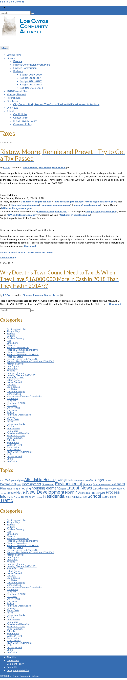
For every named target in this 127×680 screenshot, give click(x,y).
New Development (45, 492)
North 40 (11, 400)
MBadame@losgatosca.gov (36, 201)
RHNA (68, 497)
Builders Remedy (15, 338)
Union (10, 458)
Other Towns (13, 407)
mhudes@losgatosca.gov (69, 201)
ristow (30, 252)
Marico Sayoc (14, 393)
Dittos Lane (13, 342)
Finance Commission (18, 347)
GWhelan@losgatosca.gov (75, 215)
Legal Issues (13, 387)
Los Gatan (12, 389)
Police (10, 421)
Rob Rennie (58, 167)
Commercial (8, 484)
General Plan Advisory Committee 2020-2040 (30, 361)
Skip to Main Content (12, 1)
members (4, 493)
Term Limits (13, 447)
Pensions (11, 417)
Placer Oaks (13, 419)
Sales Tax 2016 (15, 438)
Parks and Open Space (19, 414)
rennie (21, 252)
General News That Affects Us (22, 359)
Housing (11, 370)
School (94, 496)
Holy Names (13, 366)
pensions (85, 493)
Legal (97, 488)
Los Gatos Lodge (16, 391)
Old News (12, 405)
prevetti (12, 252)
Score (105, 496)
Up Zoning (12, 461)
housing (26, 488)
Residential (54, 496)
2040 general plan (14, 480)
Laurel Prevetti (14, 382)
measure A (107, 488)
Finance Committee (17, 352)
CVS (9, 340)
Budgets (11, 333)
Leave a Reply (8, 257)
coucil (19, 485)
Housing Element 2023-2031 (22, 375)
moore (3, 252)
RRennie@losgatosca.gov (24, 205)
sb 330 (83, 497)
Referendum (13, 428)
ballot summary (76, 480)
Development (31, 484)
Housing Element (15, 373)
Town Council (14, 449)
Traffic (10, 454)
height (16, 488)
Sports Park (13, 442)
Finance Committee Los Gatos (23, 354)
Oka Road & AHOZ (16, 403)
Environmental (68, 483)
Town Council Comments (20, 451)
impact (63, 489)
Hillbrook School (15, 363)
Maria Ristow (30, 167)
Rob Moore (45, 167)
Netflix (20, 492)
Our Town (12, 410)
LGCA (6, 167)
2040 (2, 480)
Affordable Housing (41, 479)
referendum (28, 496)
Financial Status (42, 295)
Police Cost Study (16, 424)
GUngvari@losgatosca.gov (100, 211)
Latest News (13, 380)
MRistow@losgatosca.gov (16, 208)
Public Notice (14, 497)
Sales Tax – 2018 (16, 435)
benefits (89, 480)
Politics (10, 426)
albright (62, 480)
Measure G (12, 398)
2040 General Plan (16, 329)
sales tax (40, 252)
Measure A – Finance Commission (24, 396)
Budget (99, 480)
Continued (30, 246)
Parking (11, 412)
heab (9, 488)
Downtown (48, 484)
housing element (46, 488)
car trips (108, 480)
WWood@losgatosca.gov (22, 215)
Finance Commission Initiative (22, 349)
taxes (49, 252)
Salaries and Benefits (18, 433)
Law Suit (11, 384)
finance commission (103, 484)
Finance (27, 295)
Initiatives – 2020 (15, 377)
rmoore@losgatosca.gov (56, 205)
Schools (11, 440)
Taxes (56, 295)
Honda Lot (12, 368)
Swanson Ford (14, 444)
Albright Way (13, 331)
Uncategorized (14, 456)
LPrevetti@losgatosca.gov (52, 211)
